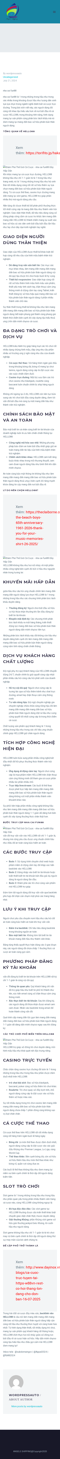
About (36, 16)
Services (51, 16)
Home (23, 16)
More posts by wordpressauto (26, 1406)
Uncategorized (10, 77)
